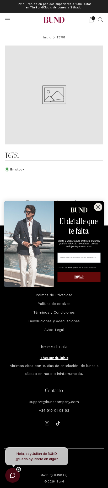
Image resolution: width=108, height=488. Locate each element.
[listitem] (54, 6)
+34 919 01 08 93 (54, 410)
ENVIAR (78, 277)
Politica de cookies (54, 303)
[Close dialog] (98, 207)
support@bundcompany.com (54, 402)
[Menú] (7, 19)
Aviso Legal (54, 330)
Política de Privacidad (54, 295)
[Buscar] (100, 19)
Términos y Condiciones (54, 312)
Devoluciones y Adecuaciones (54, 321)
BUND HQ (60, 475)
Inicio (47, 37)
